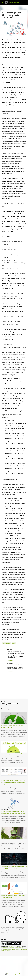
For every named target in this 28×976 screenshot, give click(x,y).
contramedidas (6, 643)
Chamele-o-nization (6, 840)
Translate (14, 705)
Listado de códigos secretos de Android (11, 753)
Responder (10, 660)
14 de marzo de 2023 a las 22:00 (15, 664)
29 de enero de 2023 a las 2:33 (14, 651)
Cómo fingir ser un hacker (7, 924)
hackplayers (12, 946)
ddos (13, 643)
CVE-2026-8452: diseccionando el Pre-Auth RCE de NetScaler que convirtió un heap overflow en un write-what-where (13, 782)
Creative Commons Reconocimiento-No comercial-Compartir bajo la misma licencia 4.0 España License (14, 949)
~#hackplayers (14, 2)
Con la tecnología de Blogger (15, 974)
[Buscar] (26, 2)
